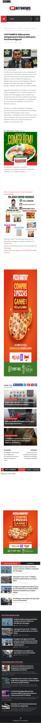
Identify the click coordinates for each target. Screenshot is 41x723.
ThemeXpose (24, 720)
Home (5, 28)
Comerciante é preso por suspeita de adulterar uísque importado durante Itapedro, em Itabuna (17, 440)
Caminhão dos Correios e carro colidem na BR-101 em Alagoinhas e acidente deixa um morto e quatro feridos (25, 681)
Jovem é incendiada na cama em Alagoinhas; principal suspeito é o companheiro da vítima (22, 668)
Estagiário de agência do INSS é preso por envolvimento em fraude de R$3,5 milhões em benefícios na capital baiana (25, 590)
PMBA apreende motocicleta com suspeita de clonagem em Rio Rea (19, 423)
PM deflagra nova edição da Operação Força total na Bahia (26, 600)
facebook (36, 469)
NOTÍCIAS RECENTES (10, 563)
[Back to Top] (21, 718)
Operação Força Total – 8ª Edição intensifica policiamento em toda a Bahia (25, 579)
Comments (30, 563)
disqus (29, 469)
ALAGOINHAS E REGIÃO (11, 399)
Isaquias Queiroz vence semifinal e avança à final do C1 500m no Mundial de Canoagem (25, 569)
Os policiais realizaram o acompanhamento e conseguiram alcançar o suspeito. (20, 403)
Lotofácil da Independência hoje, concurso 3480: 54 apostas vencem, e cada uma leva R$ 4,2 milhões (24, 693)
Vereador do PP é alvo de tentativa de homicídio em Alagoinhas (23, 705)
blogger (22, 469)
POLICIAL (10, 28)
